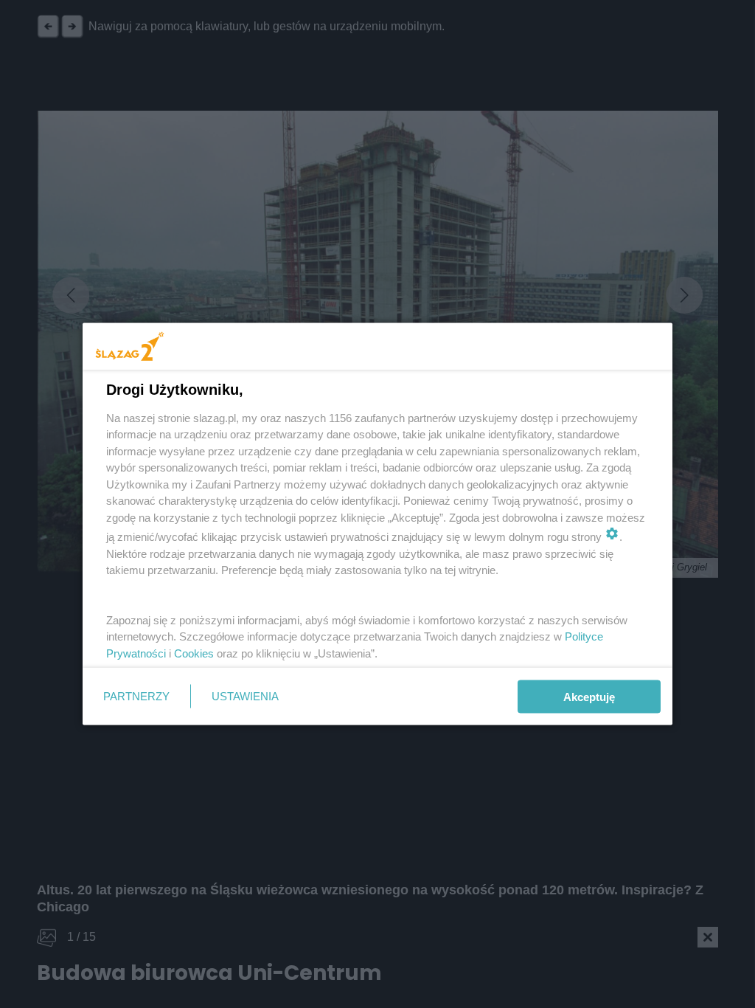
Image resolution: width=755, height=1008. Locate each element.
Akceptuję (589, 696)
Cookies (194, 652)
